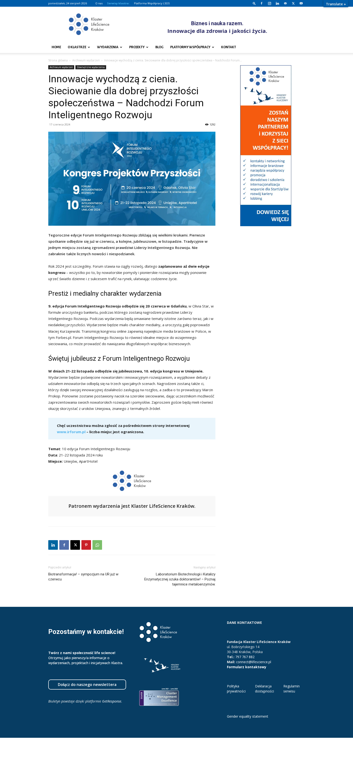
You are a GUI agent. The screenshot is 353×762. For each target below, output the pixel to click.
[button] (254, 3)
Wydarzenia (107, 47)
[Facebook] (261, 3)
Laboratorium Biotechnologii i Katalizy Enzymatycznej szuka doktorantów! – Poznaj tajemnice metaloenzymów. (179, 579)
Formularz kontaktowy (246, 667)
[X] (293, 3)
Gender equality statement (247, 716)
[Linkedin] (277, 3)
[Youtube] (301, 3)
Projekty (137, 47)
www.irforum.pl (71, 431)
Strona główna (58, 60)
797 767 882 (245, 657)
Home (56, 47)
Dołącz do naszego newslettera (87, 684)
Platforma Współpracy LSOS (152, 3)
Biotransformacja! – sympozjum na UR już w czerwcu (83, 576)
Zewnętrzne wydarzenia (91, 67)
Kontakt (228, 47)
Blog (159, 47)
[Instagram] (269, 3)
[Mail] (285, 3)
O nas (99, 3)
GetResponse (111, 701)
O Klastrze (77, 47)
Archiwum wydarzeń (86, 60)
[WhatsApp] (97, 545)
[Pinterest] (86, 545)
